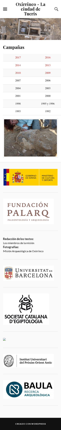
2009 (47, 73)
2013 (47, 65)
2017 (18, 57)
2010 (18, 73)
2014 (18, 65)
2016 (47, 57)
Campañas (13, 47)
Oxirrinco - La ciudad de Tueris (30, 8)
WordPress (38, 424)
